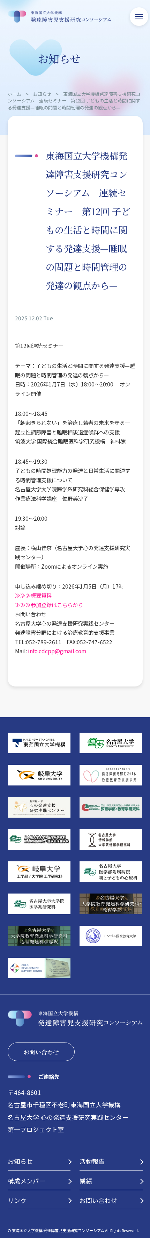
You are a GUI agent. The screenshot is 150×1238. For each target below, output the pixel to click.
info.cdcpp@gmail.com (57, 651)
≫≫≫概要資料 (33, 595)
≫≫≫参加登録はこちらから (49, 605)
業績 (86, 1180)
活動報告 (92, 1161)
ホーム (14, 94)
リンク (17, 1200)
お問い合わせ (41, 1052)
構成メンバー (26, 1180)
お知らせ (42, 94)
